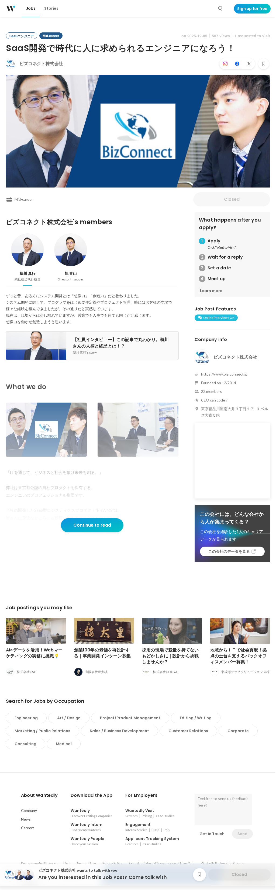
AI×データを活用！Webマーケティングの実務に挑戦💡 (34, 653)
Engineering (26, 718)
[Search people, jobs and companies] (220, 8)
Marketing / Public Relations (42, 731)
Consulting (25, 744)
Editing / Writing (196, 718)
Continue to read (92, 525)
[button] (39, 795)
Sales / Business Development (119, 731)
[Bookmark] (263, 63)
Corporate (238, 731)
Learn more (211, 290)
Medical (64, 744)
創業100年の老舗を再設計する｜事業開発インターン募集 (102, 653)
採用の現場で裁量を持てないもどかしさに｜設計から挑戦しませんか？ (170, 656)
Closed (232, 199)
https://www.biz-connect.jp (224, 374)
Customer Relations (188, 731)
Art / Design (69, 718)
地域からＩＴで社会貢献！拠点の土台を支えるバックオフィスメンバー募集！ (238, 656)
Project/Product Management (130, 718)
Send (242, 834)
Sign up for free (252, 8)
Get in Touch (212, 834)
